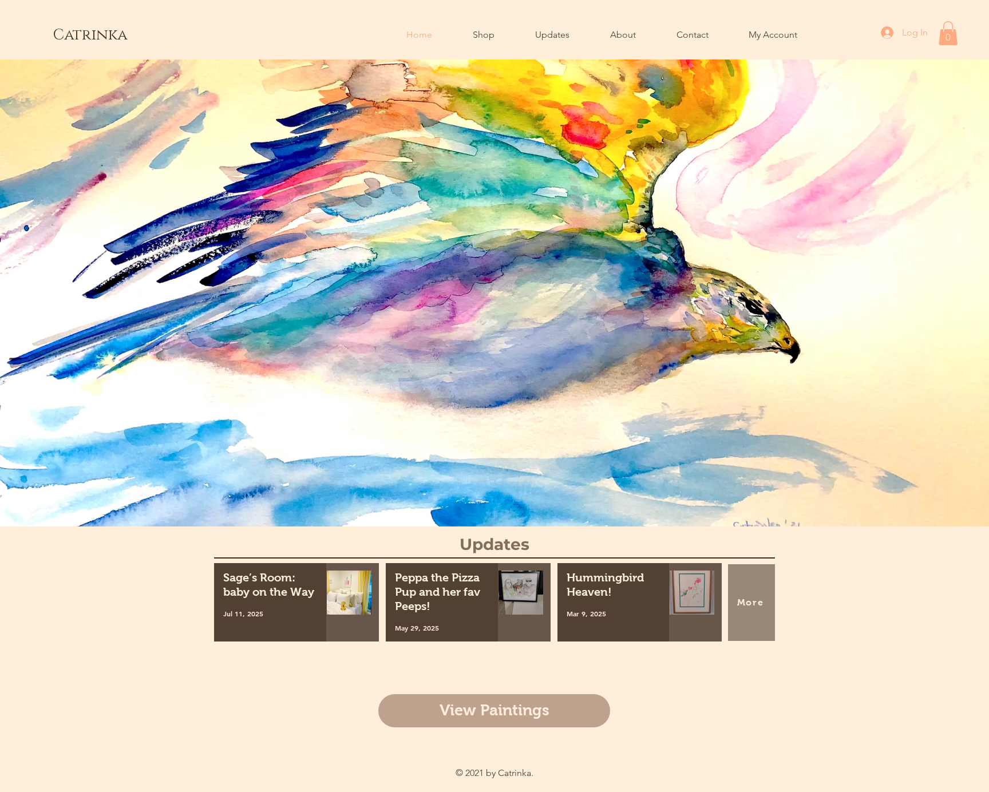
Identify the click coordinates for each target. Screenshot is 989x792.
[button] (948, 33)
